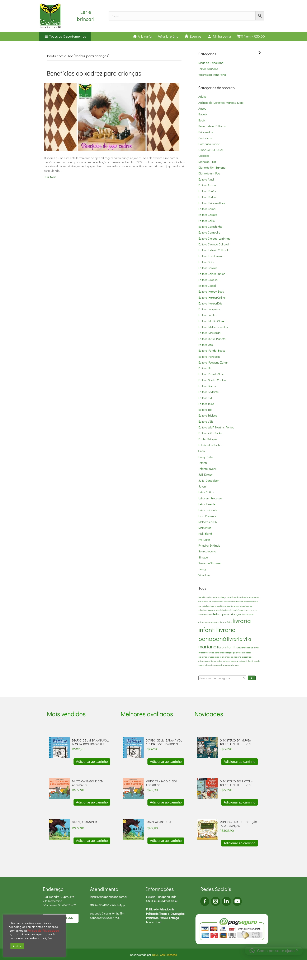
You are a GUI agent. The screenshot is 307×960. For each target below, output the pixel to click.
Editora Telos (206, 404)
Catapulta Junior (208, 144)
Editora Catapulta (209, 232)
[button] (274, 951)
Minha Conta (154, 922)
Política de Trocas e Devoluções (165, 914)
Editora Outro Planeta (212, 339)
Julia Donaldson (208, 481)
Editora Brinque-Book (211, 203)
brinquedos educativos (220, 601)
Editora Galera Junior (211, 274)
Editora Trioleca (207, 415)
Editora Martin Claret (211, 321)
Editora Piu (205, 368)
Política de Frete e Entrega (162, 918)
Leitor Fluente (206, 504)
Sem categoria (207, 551)
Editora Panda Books (211, 350)
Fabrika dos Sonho (209, 445)
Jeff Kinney (205, 474)
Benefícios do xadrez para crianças (94, 73)
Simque (203, 557)
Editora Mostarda (209, 333)
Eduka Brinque (207, 439)
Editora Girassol (208, 280)
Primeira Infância (209, 545)
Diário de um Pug (209, 173)
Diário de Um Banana (212, 167)
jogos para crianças (247, 610)
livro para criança (244, 647)
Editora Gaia (206, 262)
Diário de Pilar (207, 162)
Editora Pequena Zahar (213, 362)
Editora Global (207, 286)
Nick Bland (205, 534)
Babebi (202, 114)
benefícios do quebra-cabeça (212, 597)
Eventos (195, 36)
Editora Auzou (207, 185)
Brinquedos (205, 132)
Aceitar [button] (17, 946)
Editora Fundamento (211, 256)
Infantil (202, 463)
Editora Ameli (206, 179)
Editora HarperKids (210, 303)
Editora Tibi (205, 410)
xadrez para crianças (228, 665)
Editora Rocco (207, 386)
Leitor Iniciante (207, 510)
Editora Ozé (205, 345)
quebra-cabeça (222, 660)
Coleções (203, 156)
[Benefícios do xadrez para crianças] (111, 116)
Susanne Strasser (209, 563)
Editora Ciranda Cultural (213, 244)
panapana (236, 656)
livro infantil (226, 647)
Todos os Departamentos (67, 36)
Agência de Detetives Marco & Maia (221, 103)
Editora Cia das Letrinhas (214, 238)
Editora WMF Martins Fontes (216, 427)
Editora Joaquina (209, 309)
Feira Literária (168, 36)
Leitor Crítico (205, 492)
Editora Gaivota (207, 268)
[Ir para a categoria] (252, 678)
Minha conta (221, 36)
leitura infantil (205, 614)
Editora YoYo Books (210, 433)
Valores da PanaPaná (212, 75)
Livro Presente (207, 516)
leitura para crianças (227, 614)
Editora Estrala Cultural (213, 250)
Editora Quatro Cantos (212, 380)
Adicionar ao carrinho (92, 761)
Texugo (202, 569)
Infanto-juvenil (207, 469)
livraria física (225, 622)
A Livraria (144, 36)
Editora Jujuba (207, 315)
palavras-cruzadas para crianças (214, 656)
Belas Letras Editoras (212, 126)
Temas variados (208, 69)
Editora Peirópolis (209, 357)
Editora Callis (206, 221)
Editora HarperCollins (212, 297)
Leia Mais (50, 177)
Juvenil (202, 486)
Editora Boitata (207, 197)
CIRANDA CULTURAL (210, 150)
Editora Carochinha (210, 227)
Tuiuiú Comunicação (164, 955)
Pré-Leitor (204, 540)
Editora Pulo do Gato (211, 374)
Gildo (201, 451)
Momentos (204, 528)
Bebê (201, 120)
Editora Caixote (207, 215)
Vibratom (204, 575)
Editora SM (205, 398)
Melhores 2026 (207, 522)
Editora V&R (205, 421)
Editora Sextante (208, 392)
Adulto (202, 97)
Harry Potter (206, 457)
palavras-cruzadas (242, 652)
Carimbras (205, 138)
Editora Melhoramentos (213, 327)
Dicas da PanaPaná (210, 63)
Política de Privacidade (160, 909)
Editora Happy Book (211, 291)
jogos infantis (231, 610)
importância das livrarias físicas (230, 605)
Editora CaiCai (207, 209)
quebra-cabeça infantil (242, 660)
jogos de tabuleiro (216, 610)
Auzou (202, 108)
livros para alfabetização (220, 652)
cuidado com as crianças (243, 601)
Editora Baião (207, 191)
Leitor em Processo (210, 498)
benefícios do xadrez (236, 597)
